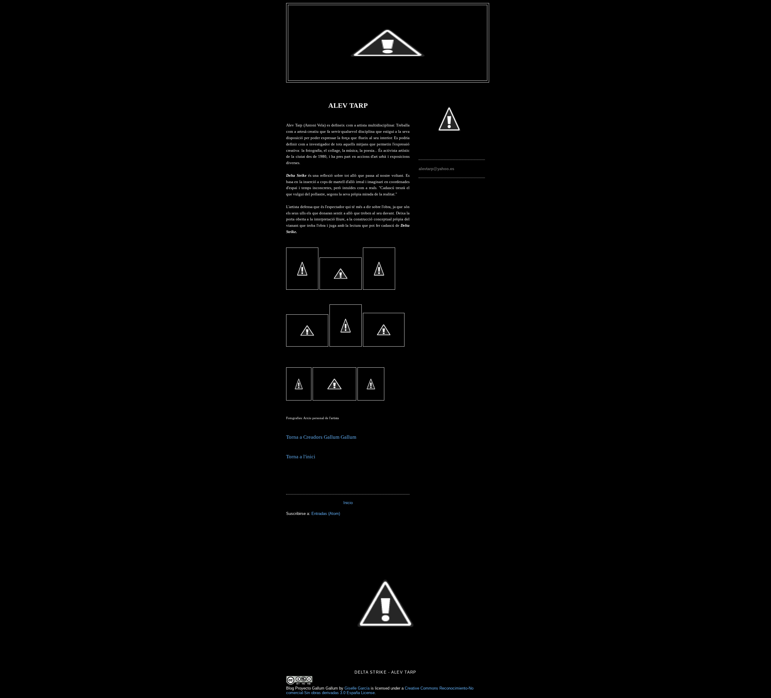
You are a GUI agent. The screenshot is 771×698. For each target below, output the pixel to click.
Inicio (348, 502)
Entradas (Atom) (325, 513)
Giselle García (357, 688)
